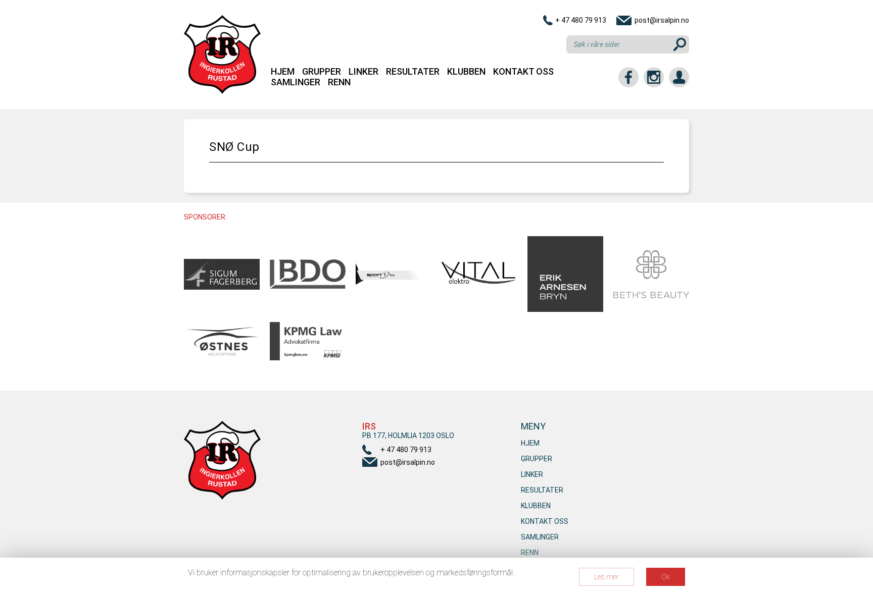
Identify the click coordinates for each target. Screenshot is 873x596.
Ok (665, 577)
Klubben (466, 71)
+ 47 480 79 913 (580, 20)
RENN (339, 82)
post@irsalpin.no (662, 20)
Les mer (606, 577)
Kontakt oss (523, 71)
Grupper (321, 71)
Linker (363, 71)
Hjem (283, 71)
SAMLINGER (295, 82)
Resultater (413, 71)
